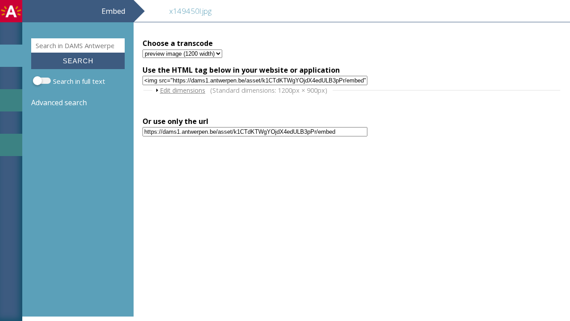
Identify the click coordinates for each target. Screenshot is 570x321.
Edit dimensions (182, 90)
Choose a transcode (177, 43)
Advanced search (59, 102)
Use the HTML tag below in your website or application (241, 70)
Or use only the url (175, 121)
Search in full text (79, 81)
